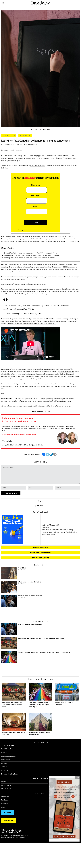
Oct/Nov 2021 (25, 135)
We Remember (6, 789)
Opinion (40, 506)
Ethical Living (9, 135)
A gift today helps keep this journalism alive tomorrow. (19, 434)
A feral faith (22, 568)
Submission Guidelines (8, 756)
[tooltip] (43, 454)
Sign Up (35, 223)
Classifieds (4, 763)
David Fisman (66, 289)
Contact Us (4, 770)
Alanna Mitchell (8, 150)
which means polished (37, 165)
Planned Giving (6, 785)
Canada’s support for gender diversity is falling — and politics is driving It (44, 652)
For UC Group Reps (7, 749)
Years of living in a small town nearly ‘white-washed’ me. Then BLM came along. (32, 255)
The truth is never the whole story (30, 596)
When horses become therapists (29, 582)
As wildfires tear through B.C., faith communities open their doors (41, 638)
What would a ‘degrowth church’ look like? (13, 733)
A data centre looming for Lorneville (64, 703)
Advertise (4, 752)
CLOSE (77, 777)
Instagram (4, 803)
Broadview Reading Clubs (9, 774)
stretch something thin (66, 371)
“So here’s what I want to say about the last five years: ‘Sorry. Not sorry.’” (31, 323)
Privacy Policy (5, 759)
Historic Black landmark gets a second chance (39, 733)
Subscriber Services (7, 745)
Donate (3, 781)
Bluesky (3, 807)
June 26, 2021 (36, 313)
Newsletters (5, 796)
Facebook (4, 800)
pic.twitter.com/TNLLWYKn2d (21, 308)
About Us (4, 767)
